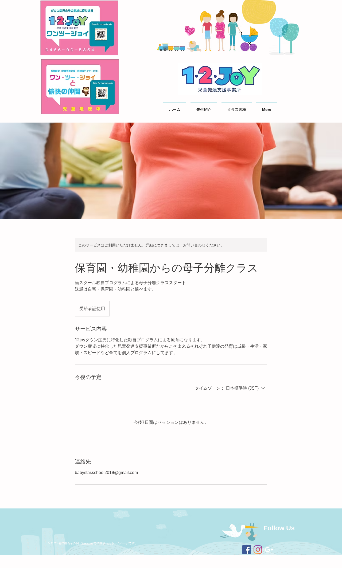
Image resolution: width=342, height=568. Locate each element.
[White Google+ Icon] (269, 549)
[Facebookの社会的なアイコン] (246, 549)
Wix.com (87, 543)
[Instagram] (258, 549)
